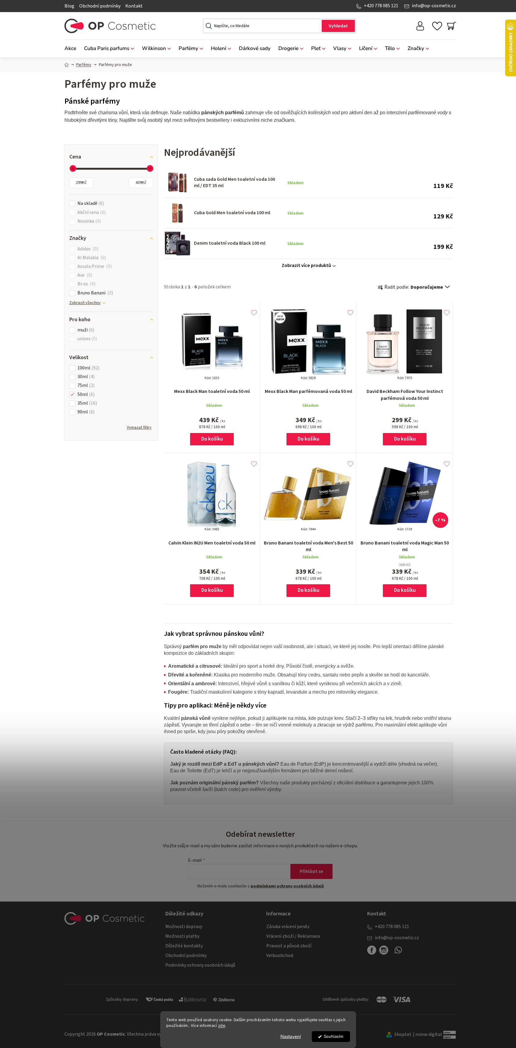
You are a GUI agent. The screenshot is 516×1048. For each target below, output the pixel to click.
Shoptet (402, 1034)
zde (221, 1025)
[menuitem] (72, 49)
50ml (85, 394)
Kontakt (134, 6)
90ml (85, 412)
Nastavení (290, 1037)
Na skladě (89, 203)
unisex (86, 339)
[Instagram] (383, 950)
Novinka (88, 221)
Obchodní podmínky (99, 6)
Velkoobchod (279, 955)
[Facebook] (371, 950)
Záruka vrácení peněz (288, 926)
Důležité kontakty (184, 946)
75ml (85, 385)
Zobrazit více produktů (306, 265)
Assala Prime (93, 266)
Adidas (87, 249)
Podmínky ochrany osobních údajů (200, 965)
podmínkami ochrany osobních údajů (287, 886)
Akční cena (90, 212)
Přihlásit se (311, 871)
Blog (69, 6)
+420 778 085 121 (381, 5)
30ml (85, 377)
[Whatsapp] (398, 952)
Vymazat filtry (139, 428)
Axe (84, 275)
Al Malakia (91, 258)
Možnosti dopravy (183, 926)
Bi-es (85, 284)
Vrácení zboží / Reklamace (293, 936)
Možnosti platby (182, 936)
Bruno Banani (94, 293)
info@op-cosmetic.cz (434, 5)
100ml (87, 368)
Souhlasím (333, 1036)
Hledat (338, 26)
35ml (86, 403)
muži (85, 330)
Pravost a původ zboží (288, 946)
